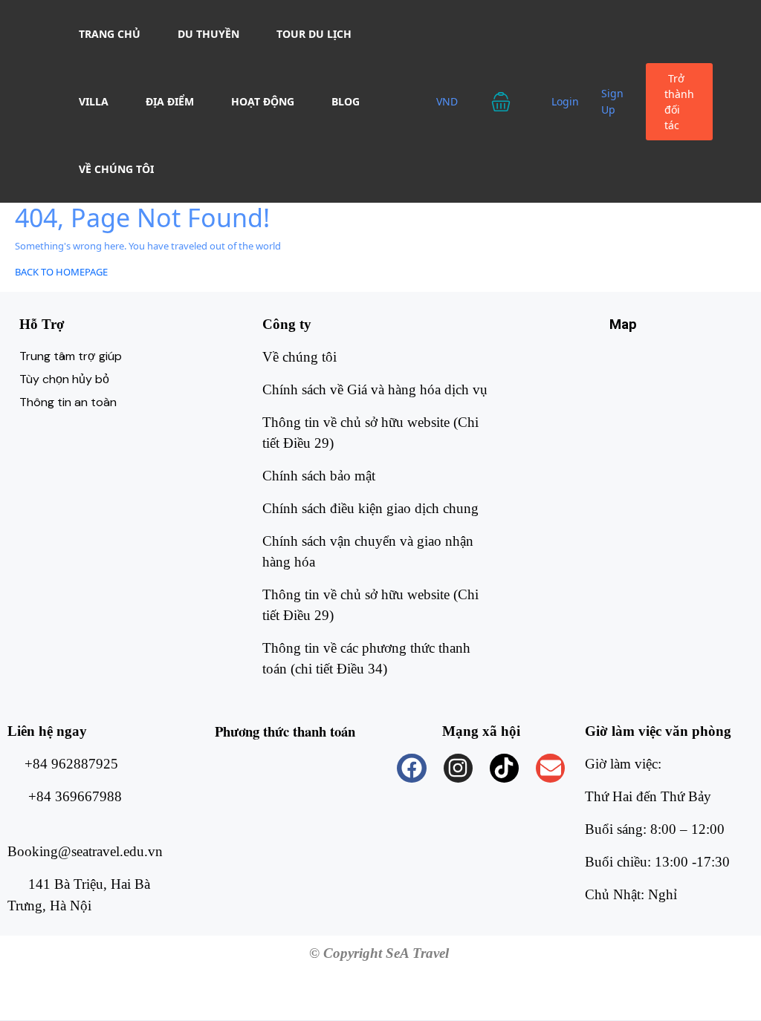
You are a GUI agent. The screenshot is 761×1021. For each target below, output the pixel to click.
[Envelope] (550, 768)
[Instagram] (458, 768)
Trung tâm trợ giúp (70, 356)
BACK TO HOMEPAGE (61, 271)
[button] (510, 101)
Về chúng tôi (116, 169)
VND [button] (448, 101)
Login (565, 101)
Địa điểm (170, 101)
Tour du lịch (314, 34)
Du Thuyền (208, 34)
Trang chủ (109, 34)
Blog (345, 101)
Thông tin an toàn (68, 402)
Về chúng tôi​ (299, 357)
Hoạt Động (262, 101)
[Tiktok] (504, 768)
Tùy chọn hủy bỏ (64, 379)
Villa (94, 101)
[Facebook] (411, 768)
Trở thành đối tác (679, 101)
